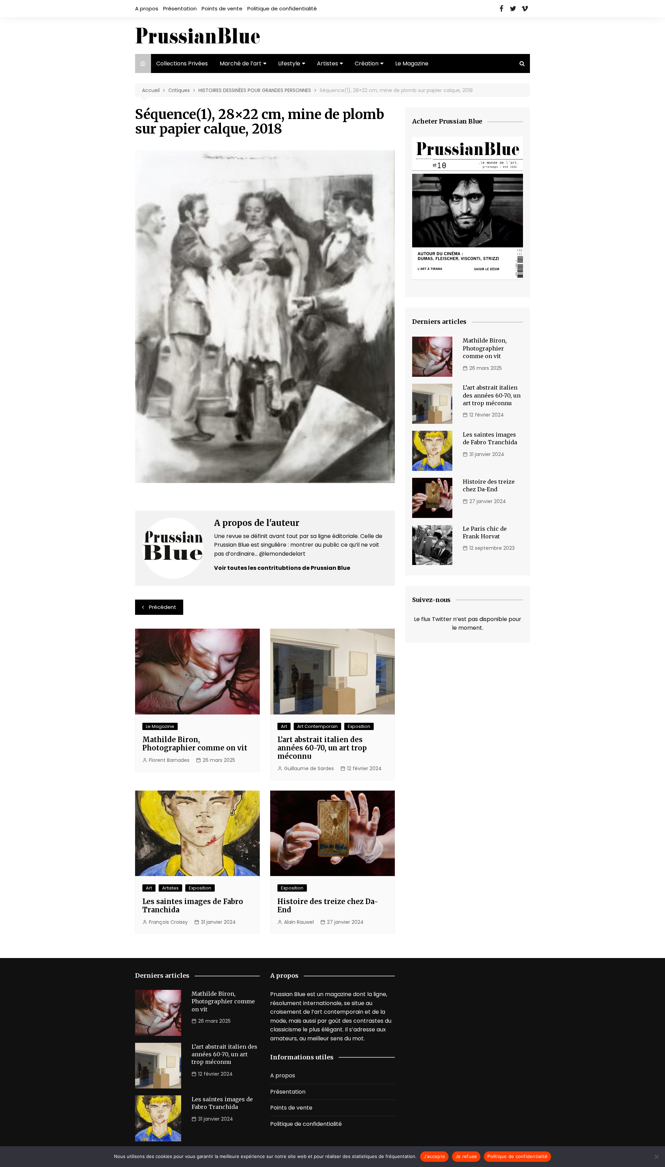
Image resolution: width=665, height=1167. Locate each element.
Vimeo (525, 8)
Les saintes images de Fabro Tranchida (192, 905)
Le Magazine (411, 63)
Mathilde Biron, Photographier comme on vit (194, 743)
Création (367, 63)
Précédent (162, 607)
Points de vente (222, 8)
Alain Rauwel (299, 922)
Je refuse (466, 1156)
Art (284, 726)
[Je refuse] (656, 1156)
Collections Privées (182, 63)
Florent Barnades (169, 760)
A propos (146, 8)
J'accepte (434, 1156)
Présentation (180, 8)
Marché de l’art (240, 63)
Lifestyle (289, 63)
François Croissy (168, 922)
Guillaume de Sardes (309, 768)
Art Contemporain (317, 726)
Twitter (513, 8)
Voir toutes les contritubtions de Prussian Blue (282, 568)
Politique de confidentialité (282, 8)
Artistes (327, 63)
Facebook (501, 8)
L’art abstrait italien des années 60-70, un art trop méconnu (322, 747)
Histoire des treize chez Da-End (327, 905)
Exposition (359, 726)
